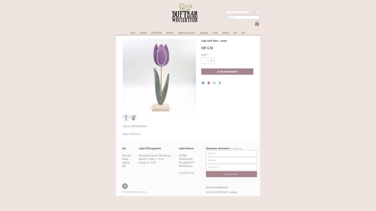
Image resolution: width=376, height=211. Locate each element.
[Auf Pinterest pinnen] (208, 83)
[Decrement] (204, 61)
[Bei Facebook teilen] (203, 83)
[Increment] (212, 61)
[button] (257, 23)
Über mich (126, 155)
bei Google (233, 191)
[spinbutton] (208, 61)
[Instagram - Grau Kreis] (125, 186)
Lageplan (126, 162)
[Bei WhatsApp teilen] (214, 83)
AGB (124, 166)
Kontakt (125, 159)
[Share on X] (220, 83)
